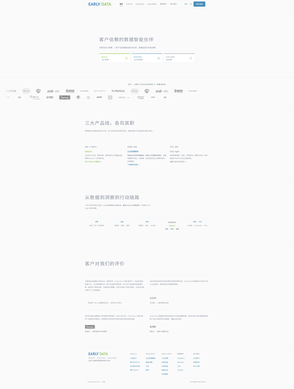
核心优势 (196, 366)
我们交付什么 (135, 362)
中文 (186, 4)
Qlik (179, 366)
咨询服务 (165, 374)
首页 (121, 4)
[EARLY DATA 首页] (100, 4)
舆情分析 (165, 370)
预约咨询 (199, 4)
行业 (147, 366)
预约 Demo (134, 370)
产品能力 (133, 358)
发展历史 (196, 362)
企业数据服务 (151, 358)
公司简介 (196, 358)
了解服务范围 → (133, 164)
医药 (147, 370)
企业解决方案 (135, 366)
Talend (180, 370)
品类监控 (165, 362)
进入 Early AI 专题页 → (93, 161)
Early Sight (152, 4)
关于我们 (173, 4)
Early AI (129, 4)
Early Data (140, 4)
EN (191, 4)
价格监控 (165, 366)
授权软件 (163, 4)
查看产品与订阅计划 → (178, 161)
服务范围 (149, 362)
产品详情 (165, 358)
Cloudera (181, 358)
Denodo (180, 362)
